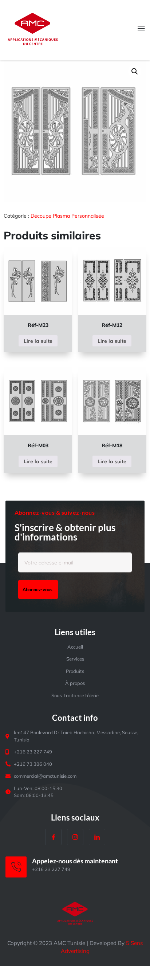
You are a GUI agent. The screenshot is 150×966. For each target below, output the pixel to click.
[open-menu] (137, 29)
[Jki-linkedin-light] (97, 837)
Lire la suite (38, 341)
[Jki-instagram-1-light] (75, 837)
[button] (134, 71)
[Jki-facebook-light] (53, 837)
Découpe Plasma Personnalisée (67, 216)
